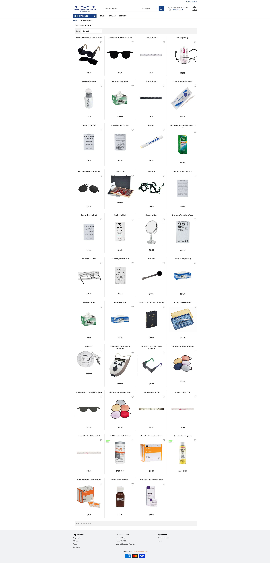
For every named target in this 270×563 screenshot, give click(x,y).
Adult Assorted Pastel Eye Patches (120, 392)
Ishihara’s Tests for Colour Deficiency (151, 302)
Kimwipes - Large (120, 302)
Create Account (163, 538)
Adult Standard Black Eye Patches (89, 171)
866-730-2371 (178, 10)
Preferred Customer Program (125, 544)
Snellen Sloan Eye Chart (89, 215)
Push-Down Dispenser (89, 81)
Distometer (88, 346)
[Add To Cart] (84, 64)
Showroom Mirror (151, 215)
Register (194, 1)
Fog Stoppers (77, 538)
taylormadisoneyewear (141, 551)
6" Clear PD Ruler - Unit (182, 392)
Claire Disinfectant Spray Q (183, 436)
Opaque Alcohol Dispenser (120, 480)
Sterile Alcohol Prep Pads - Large (151, 436)
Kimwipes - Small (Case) (120, 81)
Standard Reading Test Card (182, 171)
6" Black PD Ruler (151, 81)
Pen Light (151, 125)
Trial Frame (151, 171)
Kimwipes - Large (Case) (183, 259)
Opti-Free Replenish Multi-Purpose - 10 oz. (183, 126)
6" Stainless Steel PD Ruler (151, 392)
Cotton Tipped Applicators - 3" (183, 81)
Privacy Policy (120, 538)
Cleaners (76, 541)
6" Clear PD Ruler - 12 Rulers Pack (89, 436)
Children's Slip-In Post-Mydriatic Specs (89, 392)
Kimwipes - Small (89, 302)
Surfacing (76, 547)
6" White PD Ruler (151, 38)
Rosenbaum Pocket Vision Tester (183, 215)
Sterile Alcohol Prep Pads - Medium (89, 480)
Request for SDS (120, 541)
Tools (75, 544)
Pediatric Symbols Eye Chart (120, 259)
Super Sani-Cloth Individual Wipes (151, 480)
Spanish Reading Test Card (120, 125)
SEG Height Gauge (183, 38)
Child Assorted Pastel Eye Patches (182, 346)
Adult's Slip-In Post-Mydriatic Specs (120, 38)
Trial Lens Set (120, 171)
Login (188, 1)
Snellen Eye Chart (120, 215)
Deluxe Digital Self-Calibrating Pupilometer (120, 347)
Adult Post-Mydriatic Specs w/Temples (89, 38)
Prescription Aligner (89, 259)
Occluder (151, 259)
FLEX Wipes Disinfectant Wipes (120, 436)
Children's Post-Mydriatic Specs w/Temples (151, 347)
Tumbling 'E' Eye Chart (89, 125)
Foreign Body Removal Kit (182, 302)
